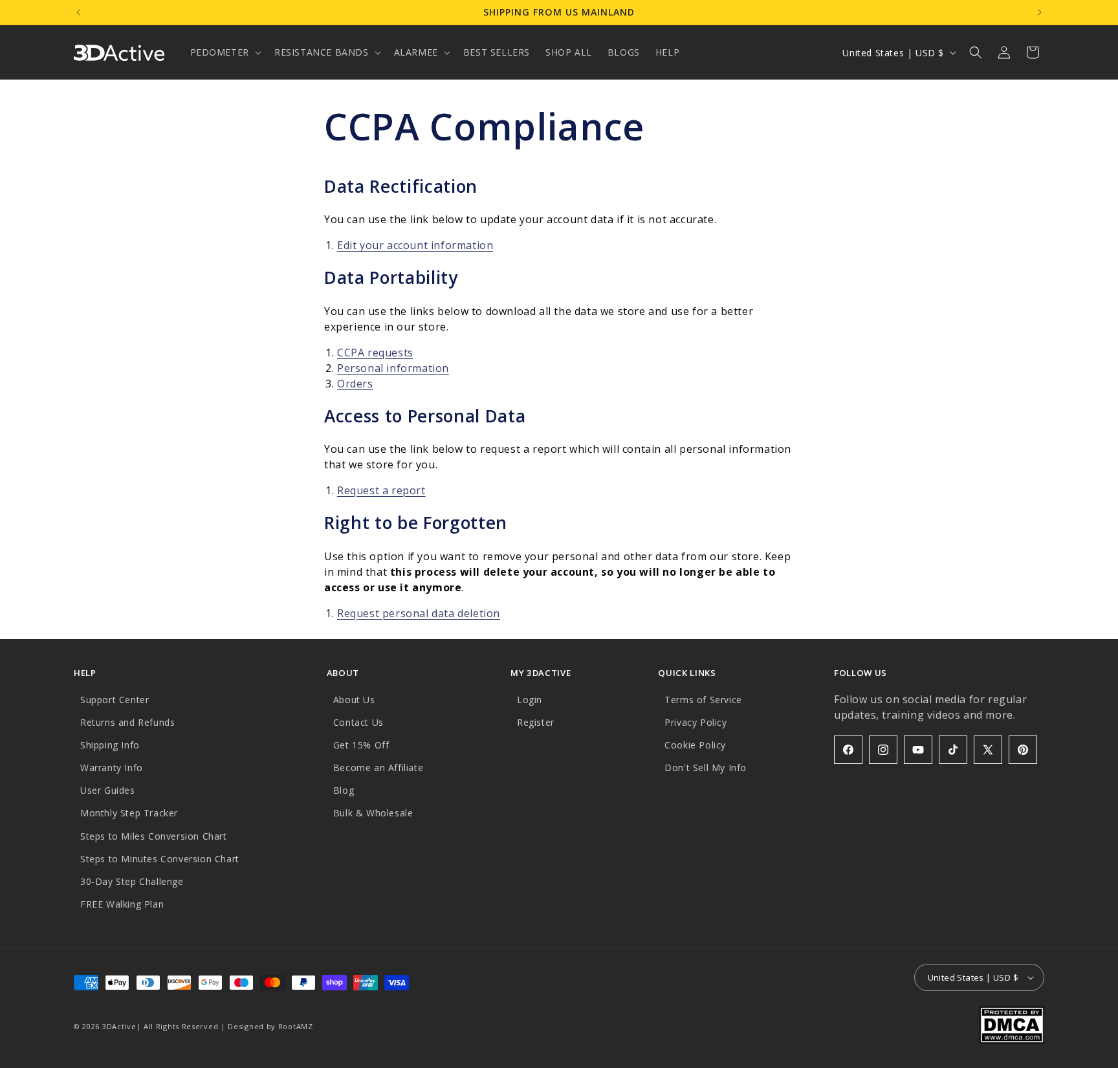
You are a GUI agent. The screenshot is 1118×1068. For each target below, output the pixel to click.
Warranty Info (111, 767)
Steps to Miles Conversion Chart (153, 836)
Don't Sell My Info (705, 767)
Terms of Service (703, 699)
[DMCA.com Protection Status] (1012, 1039)
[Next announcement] (1039, 12)
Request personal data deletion (418, 613)
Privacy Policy (695, 722)
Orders (355, 383)
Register (535, 722)
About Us (354, 699)
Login (529, 699)
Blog (343, 790)
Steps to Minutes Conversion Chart (159, 859)
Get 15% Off (361, 745)
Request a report (381, 490)
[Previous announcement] (78, 12)
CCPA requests (375, 352)
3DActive (119, 1026)
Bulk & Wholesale (373, 813)
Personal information (393, 368)
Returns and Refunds (127, 722)
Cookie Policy (695, 745)
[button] (224, 52)
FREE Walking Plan (122, 904)
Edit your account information (415, 245)
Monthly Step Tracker (129, 813)
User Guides (107, 790)
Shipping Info (110, 745)
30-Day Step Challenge (132, 881)
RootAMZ (295, 1026)
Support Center (114, 699)
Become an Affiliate (378, 767)
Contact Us (358, 722)
